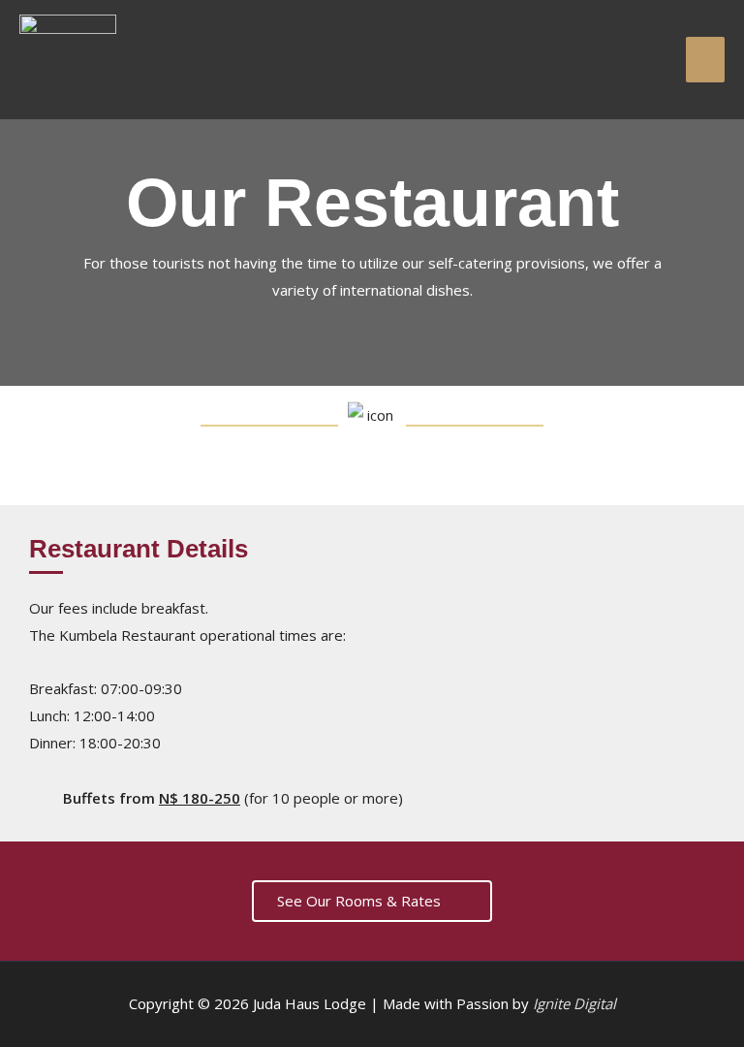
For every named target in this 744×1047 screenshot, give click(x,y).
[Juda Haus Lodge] (67, 60)
